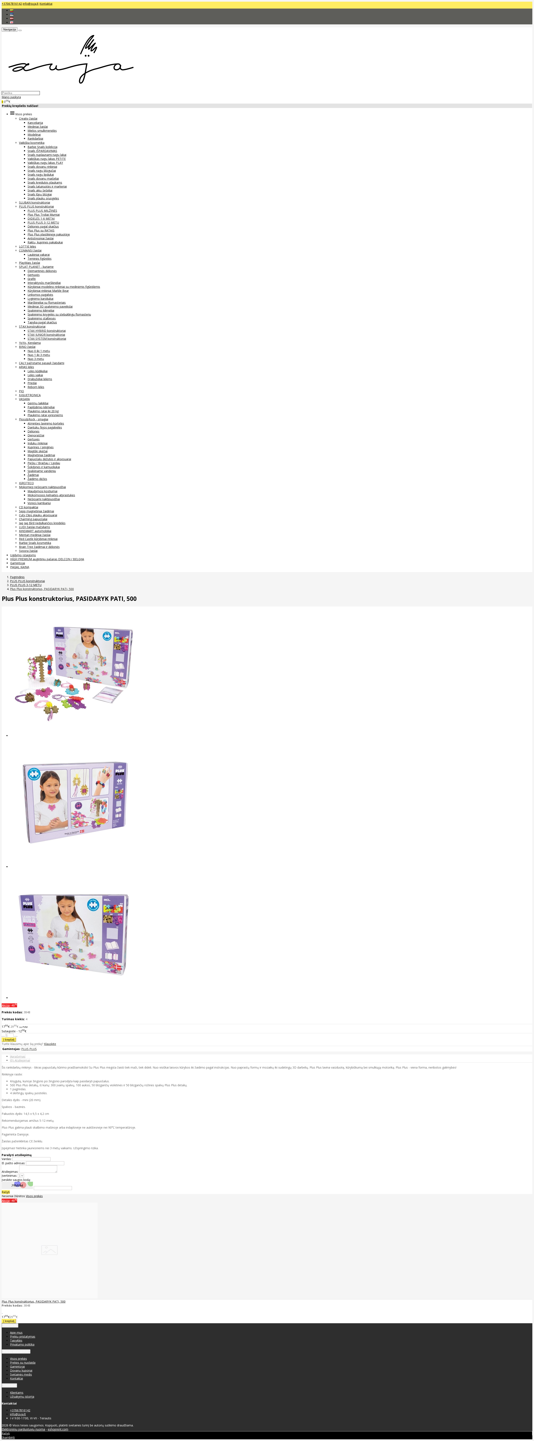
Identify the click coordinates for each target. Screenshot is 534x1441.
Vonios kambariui (39, 503)
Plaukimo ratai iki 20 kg (43, 411)
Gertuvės (34, 275)
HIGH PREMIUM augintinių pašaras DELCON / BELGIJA (47, 559)
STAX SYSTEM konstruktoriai (47, 339)
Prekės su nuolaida (22, 1363)
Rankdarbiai (35, 138)
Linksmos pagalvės (40, 295)
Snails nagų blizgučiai (42, 171)
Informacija (10, 1325)
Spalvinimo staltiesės (42, 318)
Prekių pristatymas (22, 1336)
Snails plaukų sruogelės (43, 198)
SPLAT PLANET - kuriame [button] (36, 267)
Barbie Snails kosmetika (35, 543)
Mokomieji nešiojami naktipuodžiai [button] (42, 487)
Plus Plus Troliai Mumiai (44, 215)
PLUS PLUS (29, 1049)
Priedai (32, 383)
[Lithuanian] (11, 10)
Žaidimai (33, 475)
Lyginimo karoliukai (40, 299)
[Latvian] (11, 18)
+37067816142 (12, 4)
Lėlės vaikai (35, 375)
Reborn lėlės (36, 387)
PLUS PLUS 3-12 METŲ (43, 222)
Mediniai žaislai (38, 127)
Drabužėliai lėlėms (40, 379)
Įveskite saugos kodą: (16, 1180)
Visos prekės (34, 1196)
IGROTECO (26, 483)
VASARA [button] (24, 399)
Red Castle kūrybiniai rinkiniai (38, 539)
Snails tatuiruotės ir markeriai (47, 186)
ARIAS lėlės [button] (26, 367)
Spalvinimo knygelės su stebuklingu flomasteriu (59, 314)
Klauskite (50, 1044)
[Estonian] (11, 14)
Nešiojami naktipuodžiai (44, 499)
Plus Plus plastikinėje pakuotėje (49, 234)
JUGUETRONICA (30, 395)
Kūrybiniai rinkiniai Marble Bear (48, 291)
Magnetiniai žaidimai (41, 455)
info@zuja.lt (31, 4)
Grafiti (32, 279)
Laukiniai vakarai (39, 255)
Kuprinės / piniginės (41, 447)
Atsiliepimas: (10, 1172)
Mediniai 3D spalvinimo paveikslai (50, 306)
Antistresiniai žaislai (41, 238)
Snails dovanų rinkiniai (42, 167)
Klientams (9, 1385)
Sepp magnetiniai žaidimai (36, 511)
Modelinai (34, 135)
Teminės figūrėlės (40, 259)
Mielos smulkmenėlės (42, 131)
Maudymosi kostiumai (42, 491)
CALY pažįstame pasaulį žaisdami (41, 363)
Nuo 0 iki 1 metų (39, 351)
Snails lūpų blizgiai (40, 194)
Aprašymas (17, 1056)
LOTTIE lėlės (27, 246)
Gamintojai (17, 563)
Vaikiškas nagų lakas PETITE (47, 159)
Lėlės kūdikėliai (38, 371)
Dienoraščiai (36, 435)
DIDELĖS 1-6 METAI (41, 219)
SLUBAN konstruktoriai (34, 202)
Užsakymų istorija (22, 1396)
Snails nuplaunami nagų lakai (47, 155)
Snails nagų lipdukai (41, 175)
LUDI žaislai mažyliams (34, 527)
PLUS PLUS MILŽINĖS (42, 211)
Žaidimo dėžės (37, 479)
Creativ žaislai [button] (28, 118)
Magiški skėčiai (38, 451)
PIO (21, 391)
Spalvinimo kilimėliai (41, 310)
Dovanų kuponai (21, 1370)
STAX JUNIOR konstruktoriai (46, 335)
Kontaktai (45, 4)
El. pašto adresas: (13, 1163)
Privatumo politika (22, 1344)
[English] (11, 22)
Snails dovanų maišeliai (43, 178)
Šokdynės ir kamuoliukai (44, 467)
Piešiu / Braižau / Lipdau (44, 463)
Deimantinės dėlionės (42, 271)
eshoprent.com (58, 1429)
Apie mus (16, 1332)
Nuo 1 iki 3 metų (39, 355)
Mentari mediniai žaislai (34, 535)
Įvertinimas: (9, 1176)
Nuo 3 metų (36, 359)
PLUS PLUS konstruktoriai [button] (36, 206)
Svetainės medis (21, 1374)
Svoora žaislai (28, 551)
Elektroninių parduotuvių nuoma (23, 1429)
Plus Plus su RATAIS (41, 230)
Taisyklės (16, 1340)
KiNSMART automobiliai (35, 531)
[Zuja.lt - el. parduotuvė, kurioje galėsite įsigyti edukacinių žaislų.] (69, 89)
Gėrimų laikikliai (38, 403)
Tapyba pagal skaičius (42, 322)
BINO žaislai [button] (27, 347)
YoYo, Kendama (30, 343)
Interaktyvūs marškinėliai (44, 283)
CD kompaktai (28, 507)
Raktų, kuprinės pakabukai (45, 242)
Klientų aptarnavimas (16, 1351)
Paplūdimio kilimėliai (41, 407)
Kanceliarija (35, 123)
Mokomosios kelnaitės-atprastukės (51, 495)
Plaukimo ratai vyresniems (45, 415)
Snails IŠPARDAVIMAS (42, 151)
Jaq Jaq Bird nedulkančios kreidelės (42, 523)
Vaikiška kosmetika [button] (31, 143)
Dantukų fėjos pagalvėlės (45, 427)
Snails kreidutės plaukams (45, 182)
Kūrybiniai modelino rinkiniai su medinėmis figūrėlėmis (64, 287)
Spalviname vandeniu (42, 471)
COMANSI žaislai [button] (30, 250)
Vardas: (6, 1159)
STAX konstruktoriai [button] (32, 326)
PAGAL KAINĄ (19, 567)
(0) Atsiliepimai (20, 1060)
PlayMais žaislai (29, 263)
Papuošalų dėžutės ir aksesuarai (49, 459)
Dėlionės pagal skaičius (43, 226)
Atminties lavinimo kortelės (46, 423)
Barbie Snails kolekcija (42, 147)
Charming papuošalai (33, 519)
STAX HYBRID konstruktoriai (47, 331)
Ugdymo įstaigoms (23, 555)
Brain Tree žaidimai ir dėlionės (39, 547)
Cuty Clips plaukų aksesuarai (38, 515)
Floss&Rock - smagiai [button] (33, 419)
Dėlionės (33, 431)
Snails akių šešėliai (40, 190)
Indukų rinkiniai (38, 443)
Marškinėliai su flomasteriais (47, 302)
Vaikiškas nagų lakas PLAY (45, 163)
